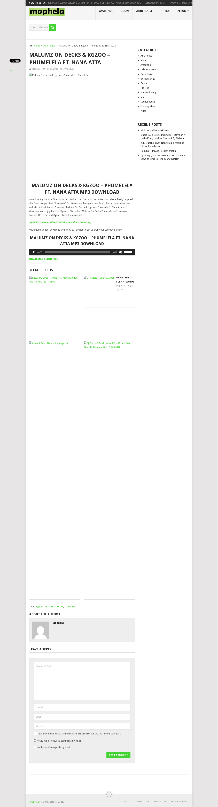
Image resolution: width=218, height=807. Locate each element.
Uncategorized (148, 106)
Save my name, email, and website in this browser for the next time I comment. (80, 733)
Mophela (36, 69)
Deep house (147, 74)
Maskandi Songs (149, 92)
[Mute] (121, 252)
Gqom (125, 11)
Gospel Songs (148, 78)
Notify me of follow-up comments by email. (59, 740)
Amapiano (106, 11)
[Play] (33, 252)
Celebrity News (148, 69)
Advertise (160, 801)
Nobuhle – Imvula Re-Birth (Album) (183, 3)
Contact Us (142, 801)
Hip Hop (165, 11)
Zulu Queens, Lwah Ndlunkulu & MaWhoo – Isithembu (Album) (122, 3)
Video (143, 110)
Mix (142, 97)
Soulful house (148, 101)
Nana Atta (70, 606)
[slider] (128, 252)
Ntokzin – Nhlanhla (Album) (155, 130)
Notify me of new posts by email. (54, 747)
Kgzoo (39, 606)
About (127, 801)
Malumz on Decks (54, 606)
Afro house (144, 11)
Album (181, 11)
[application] (82, 252)
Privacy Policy (179, 801)
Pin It (12, 70)
